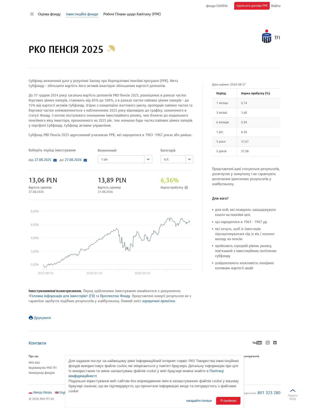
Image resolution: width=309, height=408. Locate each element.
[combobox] (125, 159)
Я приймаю (228, 401)
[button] (111, 50)
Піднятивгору (293, 397)
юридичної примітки (159, 301)
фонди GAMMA (217, 6)
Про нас (34, 356)
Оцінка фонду (49, 14)
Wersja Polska (42, 392)
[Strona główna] (32, 15)
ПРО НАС (34, 362)
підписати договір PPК (253, 7)
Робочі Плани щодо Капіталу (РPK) (132, 14)
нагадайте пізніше (199, 401)
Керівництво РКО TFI (43, 367)
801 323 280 (269, 392)
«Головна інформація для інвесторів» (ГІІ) (62, 296)
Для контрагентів (248, 356)
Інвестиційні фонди (82, 14)
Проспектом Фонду (115, 296)
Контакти (37, 343)
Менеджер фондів (42, 372)
